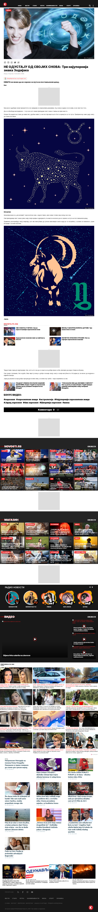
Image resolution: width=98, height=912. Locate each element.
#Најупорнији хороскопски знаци (72, 399)
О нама (7, 903)
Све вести (91, 446)
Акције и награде (40, 903)
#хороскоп (9, 399)
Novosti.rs (12, 446)
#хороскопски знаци (27, 399)
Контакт (14, 903)
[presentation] (90, 587)
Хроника (76, 5)
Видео (9, 616)
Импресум (21, 903)
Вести (27, 5)
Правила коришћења (55, 903)
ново (19, 5)
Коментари (46, 409)
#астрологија (46, 399)
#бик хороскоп (30, 402)
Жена (61, 5)
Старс (35, 5)
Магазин (11, 519)
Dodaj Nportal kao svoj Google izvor (16, 78)
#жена (66, 402)
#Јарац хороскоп (13, 402)
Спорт (69, 5)
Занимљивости (51, 5)
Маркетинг (29, 903)
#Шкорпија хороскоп (50, 402)
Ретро (42, 5)
